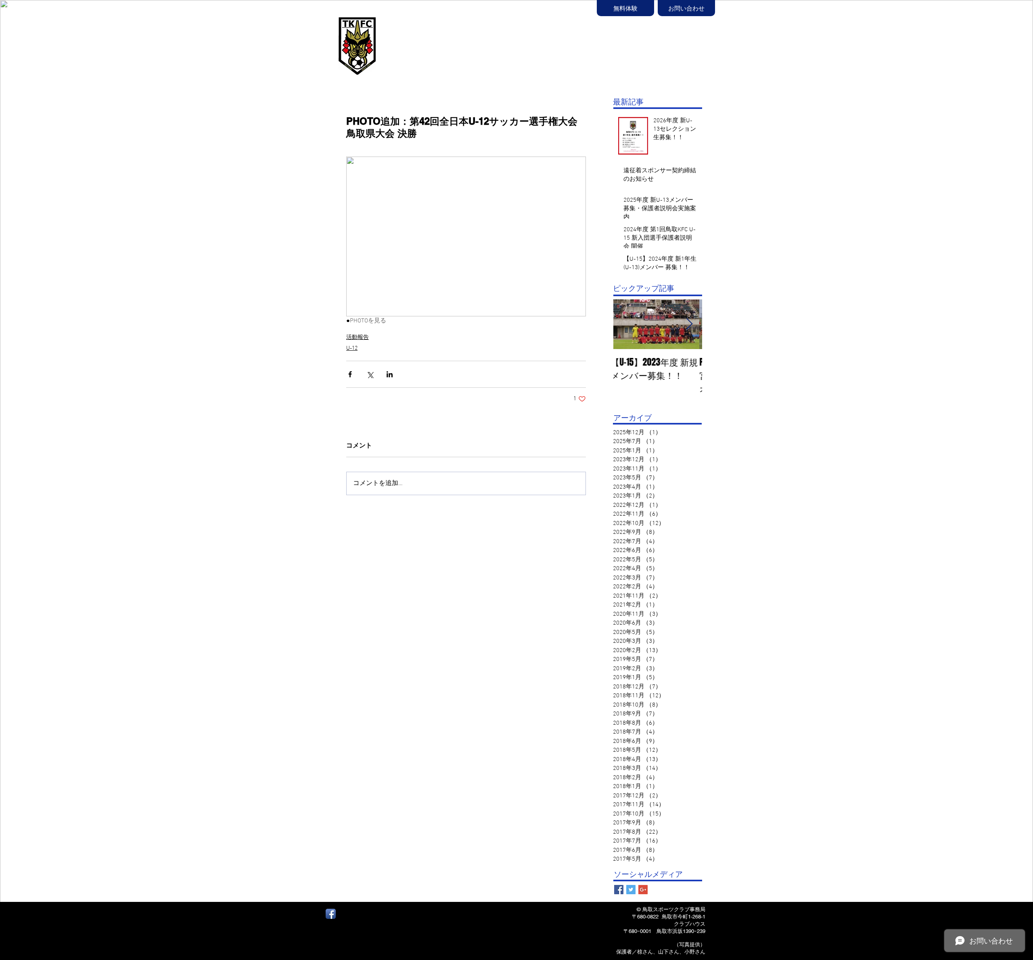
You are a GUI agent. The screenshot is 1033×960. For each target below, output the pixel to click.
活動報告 (357, 337)
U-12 (352, 348)
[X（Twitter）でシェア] (370, 374)
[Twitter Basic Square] (631, 889)
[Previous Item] (626, 324)
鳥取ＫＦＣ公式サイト (427, 39)
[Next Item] (689, 324)
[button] (553, 47)
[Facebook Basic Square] (618, 889)
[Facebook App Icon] (331, 914)
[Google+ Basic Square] (643, 889)
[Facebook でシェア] (350, 374)
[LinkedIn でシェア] (389, 374)
